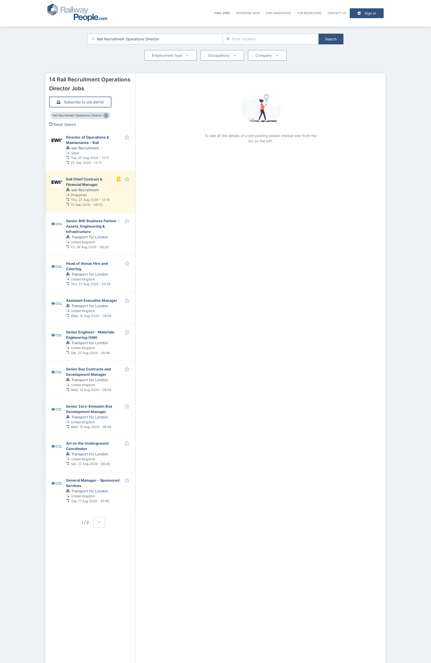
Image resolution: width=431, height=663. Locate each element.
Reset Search (65, 124)
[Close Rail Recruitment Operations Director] (106, 115)
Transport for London (89, 237)
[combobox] (155, 39)
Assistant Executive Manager (91, 300)
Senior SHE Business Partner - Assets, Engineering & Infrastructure (92, 226)
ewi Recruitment (85, 148)
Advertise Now (248, 13)
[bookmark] (127, 138)
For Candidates (278, 13)
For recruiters (309, 13)
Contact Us (337, 13)
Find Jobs (222, 13)
